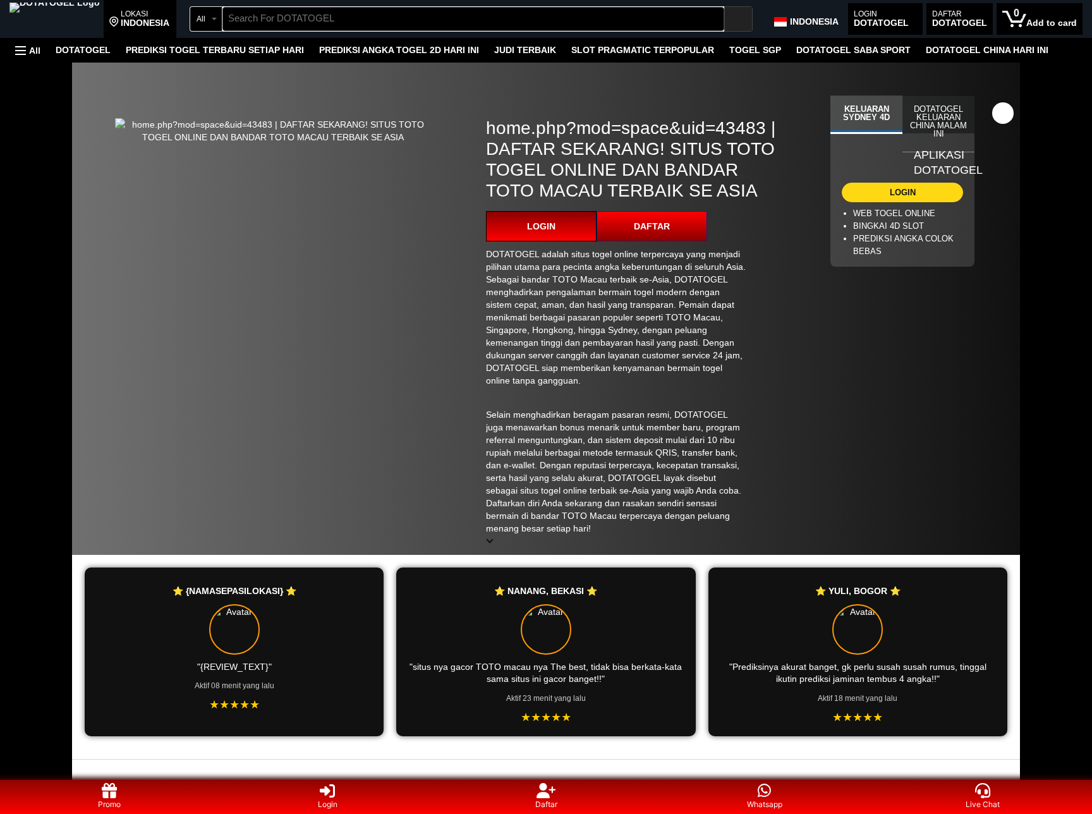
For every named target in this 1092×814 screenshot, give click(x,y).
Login (327, 804)
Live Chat (983, 804)
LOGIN (541, 226)
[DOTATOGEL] (54, 20)
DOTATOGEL (83, 50)
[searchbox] (473, 19)
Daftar (546, 804)
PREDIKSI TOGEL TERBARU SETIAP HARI (215, 50)
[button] (139, 19)
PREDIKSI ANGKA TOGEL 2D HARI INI (399, 50)
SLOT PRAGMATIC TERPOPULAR (642, 50)
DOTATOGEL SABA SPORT (853, 50)
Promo (109, 804)
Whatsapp (764, 804)
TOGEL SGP (755, 50)
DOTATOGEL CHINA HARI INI (987, 50)
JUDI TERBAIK (525, 50)
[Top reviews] (546, 770)
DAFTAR (652, 226)
